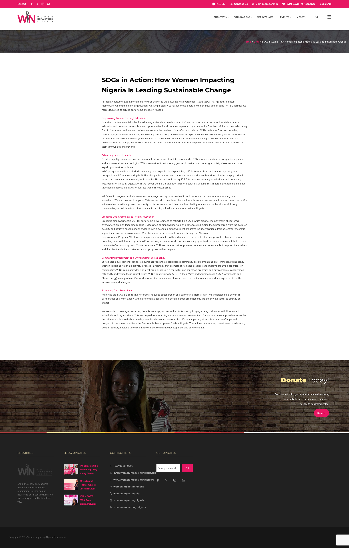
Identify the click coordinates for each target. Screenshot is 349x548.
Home (247, 41)
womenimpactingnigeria (128, 486)
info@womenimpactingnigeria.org (134, 472)
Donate (221, 4)
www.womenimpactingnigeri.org (133, 479)
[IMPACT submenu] (305, 17)
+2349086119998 (123, 465)
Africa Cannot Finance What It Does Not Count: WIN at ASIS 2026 (88, 486)
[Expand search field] (317, 17)
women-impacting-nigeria (129, 507)
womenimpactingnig (126, 493)
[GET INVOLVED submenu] (275, 17)
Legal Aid (326, 3)
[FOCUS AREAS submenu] (251, 17)
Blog (256, 41)
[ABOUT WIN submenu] (228, 17)
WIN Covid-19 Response (301, 3)
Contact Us (241, 3)
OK (187, 468)
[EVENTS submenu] (290, 17)
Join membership (267, 3)
